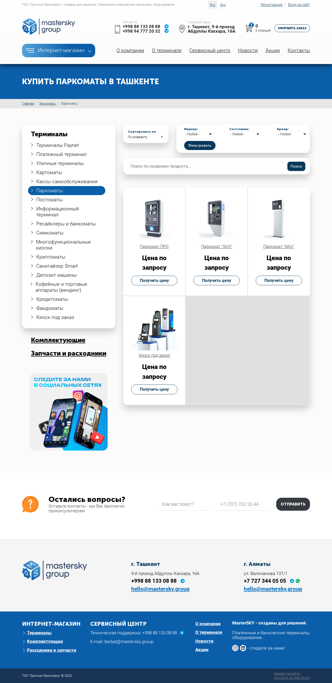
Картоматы (49, 172)
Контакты (299, 50)
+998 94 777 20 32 (141, 31)
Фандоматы (49, 308)
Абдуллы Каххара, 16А (211, 31)
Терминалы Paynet (57, 145)
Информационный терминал (57, 212)
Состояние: (239, 129)
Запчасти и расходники (68, 353)
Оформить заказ (292, 28)
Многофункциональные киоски (63, 245)
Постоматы (49, 200)
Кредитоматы (52, 299)
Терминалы (47, 103)
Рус (212, 5)
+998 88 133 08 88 (141, 26)
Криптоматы (50, 257)
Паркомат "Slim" (216, 246)
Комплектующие (58, 340)
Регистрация (271, 5)
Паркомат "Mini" (278, 246)
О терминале (167, 50)
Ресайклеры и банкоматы (66, 224)
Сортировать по (142, 131)
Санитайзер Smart (57, 266)
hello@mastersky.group (160, 589)
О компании (130, 50)
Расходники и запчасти (51, 650)
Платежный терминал (61, 154)
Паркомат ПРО (154, 246)
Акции (273, 50)
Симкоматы (50, 233)
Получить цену (154, 280)
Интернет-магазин (61, 50)
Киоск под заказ (55, 317)
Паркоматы (49, 191)
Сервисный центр (209, 50)
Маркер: (191, 129)
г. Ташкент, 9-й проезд (211, 26)
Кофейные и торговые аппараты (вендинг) (61, 287)
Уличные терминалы (60, 163)
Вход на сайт (299, 5)
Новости (248, 50)
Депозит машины (56, 275)
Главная (28, 103)
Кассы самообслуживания (67, 181)
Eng (223, 5)
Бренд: (283, 129)
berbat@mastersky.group (129, 641)
